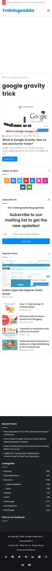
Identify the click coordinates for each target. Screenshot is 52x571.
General (7, 493)
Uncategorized (10, 506)
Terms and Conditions (26, 550)
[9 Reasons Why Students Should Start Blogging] (9, 320)
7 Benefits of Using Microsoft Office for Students (34, 330)
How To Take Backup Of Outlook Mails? (31, 305)
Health (7, 497)
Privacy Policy (38, 545)
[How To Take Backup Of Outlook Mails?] (9, 308)
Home (7, 77)
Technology (9, 501)
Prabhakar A (9, 136)
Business (8, 471)
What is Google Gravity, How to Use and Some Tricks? (24, 142)
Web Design (9, 510)
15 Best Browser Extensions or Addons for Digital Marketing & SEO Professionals (34, 344)
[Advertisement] (26, 43)
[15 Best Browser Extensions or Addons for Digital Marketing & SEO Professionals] (9, 345)
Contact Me (13, 545)
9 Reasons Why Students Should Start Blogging (32, 318)
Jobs (8, 488)
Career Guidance (13, 484)
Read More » (9, 159)
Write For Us (25, 545)
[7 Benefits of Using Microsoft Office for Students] (9, 332)
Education (8, 480)
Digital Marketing (11, 475)
